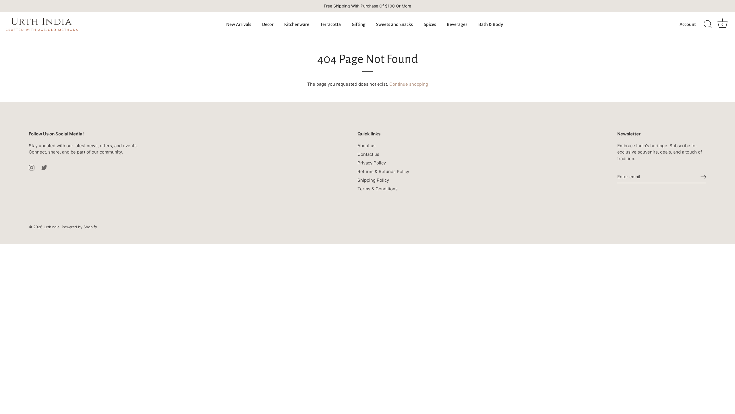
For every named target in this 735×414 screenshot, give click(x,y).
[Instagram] (31, 167)
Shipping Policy (373, 180)
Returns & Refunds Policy (383, 171)
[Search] (707, 24)
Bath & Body (490, 24)
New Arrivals (238, 24)
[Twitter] (44, 167)
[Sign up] (703, 177)
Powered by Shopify (79, 227)
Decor (268, 24)
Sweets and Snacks (394, 24)
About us (366, 145)
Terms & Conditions (377, 188)
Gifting (358, 24)
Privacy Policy (371, 163)
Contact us (368, 154)
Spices (430, 24)
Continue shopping (408, 84)
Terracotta (330, 24)
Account (688, 24)
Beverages (457, 24)
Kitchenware (296, 24)
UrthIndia (51, 227)
